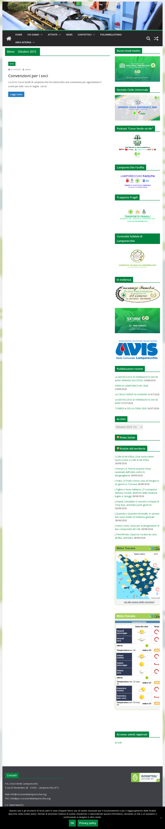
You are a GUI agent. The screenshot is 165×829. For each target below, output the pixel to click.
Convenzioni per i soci (28, 75)
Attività (52, 34)
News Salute (127, 437)
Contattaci (85, 34)
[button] (41, 34)
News (69, 34)
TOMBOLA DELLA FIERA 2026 (131, 408)
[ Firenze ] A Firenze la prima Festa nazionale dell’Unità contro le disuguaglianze (133, 472)
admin (28, 69)
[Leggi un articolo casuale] (156, 38)
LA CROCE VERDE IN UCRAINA (131, 394)
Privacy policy (87, 823)
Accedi (118, 742)
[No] (161, 817)
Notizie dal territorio (132, 448)
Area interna (23, 42)
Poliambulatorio (111, 34)
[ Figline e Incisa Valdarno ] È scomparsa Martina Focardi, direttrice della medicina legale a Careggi (136, 493)
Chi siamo (33, 34)
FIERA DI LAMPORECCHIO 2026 (131, 385)
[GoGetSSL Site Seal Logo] (145, 777)
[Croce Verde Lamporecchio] (82, 4)
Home (18, 34)
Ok (72, 823)
